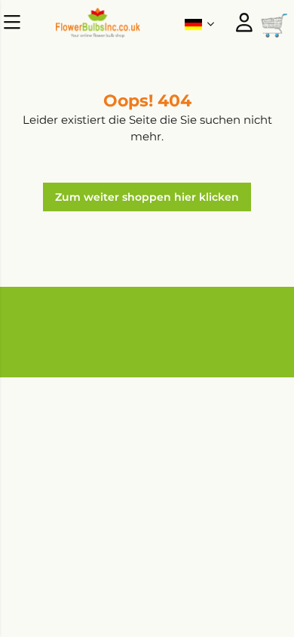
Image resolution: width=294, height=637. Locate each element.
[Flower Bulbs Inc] (98, 34)
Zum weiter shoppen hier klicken (147, 197)
